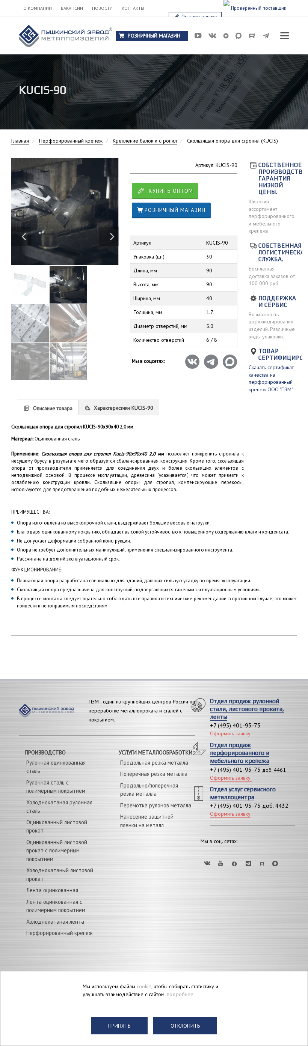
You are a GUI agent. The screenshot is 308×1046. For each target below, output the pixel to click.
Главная (20, 140)
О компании (37, 8)
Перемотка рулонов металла (155, 805)
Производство (45, 752)
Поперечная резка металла (153, 773)
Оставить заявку (198, 17)
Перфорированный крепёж (59, 932)
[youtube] (198, 35)
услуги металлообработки (155, 752)
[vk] (212, 35)
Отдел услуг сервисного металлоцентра (243, 793)
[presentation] (47, 407)
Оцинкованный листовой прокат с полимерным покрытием (56, 851)
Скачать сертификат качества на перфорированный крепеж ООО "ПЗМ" (271, 378)
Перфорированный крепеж (71, 140)
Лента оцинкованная (52, 890)
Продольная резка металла (154, 762)
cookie (144, 986)
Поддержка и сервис (277, 301)
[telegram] (266, 35)
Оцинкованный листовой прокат (56, 826)
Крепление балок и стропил (145, 140)
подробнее (180, 994)
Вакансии (72, 8)
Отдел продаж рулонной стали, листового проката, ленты (247, 708)
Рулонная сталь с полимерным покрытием (55, 787)
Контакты (133, 8)
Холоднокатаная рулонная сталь (59, 807)
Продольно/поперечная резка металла (149, 790)
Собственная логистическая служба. (283, 252)
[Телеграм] (248, 863)
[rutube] (252, 35)
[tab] (48, 407)
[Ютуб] (220, 863)
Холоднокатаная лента (55, 921)
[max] (239, 36)
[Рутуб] (262, 863)
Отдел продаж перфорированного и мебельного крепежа (239, 752)
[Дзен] (234, 863)
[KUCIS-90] (65, 211)
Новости (102, 8)
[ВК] (207, 863)
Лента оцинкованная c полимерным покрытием (55, 906)
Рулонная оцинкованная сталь (56, 767)
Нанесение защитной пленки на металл (147, 821)
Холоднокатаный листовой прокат (59, 874)
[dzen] (226, 36)
